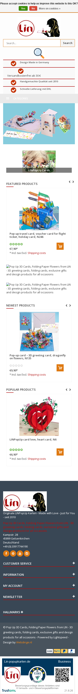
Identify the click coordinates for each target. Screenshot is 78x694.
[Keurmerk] (39, 53)
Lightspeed (60, 637)
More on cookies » (50, 8)
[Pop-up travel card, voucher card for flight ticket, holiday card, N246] (39, 210)
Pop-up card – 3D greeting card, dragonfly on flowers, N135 (38, 356)
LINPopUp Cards (39, 170)
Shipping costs (37, 253)
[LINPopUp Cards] (39, 162)
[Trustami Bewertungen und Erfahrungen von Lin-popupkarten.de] (37, 675)
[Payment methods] (49, 651)
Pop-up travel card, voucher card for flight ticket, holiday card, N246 (38, 235)
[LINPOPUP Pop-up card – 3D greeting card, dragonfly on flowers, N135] (39, 332)
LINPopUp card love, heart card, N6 (33, 439)
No (33, 8)
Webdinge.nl (24, 642)
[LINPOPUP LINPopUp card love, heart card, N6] (39, 416)
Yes (23, 8)
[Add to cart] (60, 246)
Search (67, 43)
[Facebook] (6, 553)
